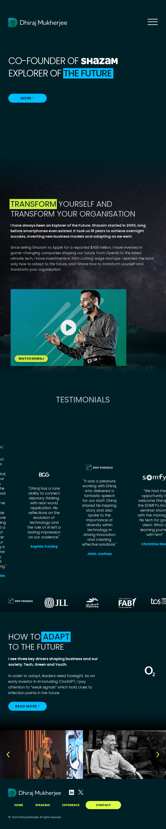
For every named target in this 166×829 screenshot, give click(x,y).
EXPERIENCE (71, 805)
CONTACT (103, 805)
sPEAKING (42, 805)
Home (18, 805)
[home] (78, 22)
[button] (8, 754)
